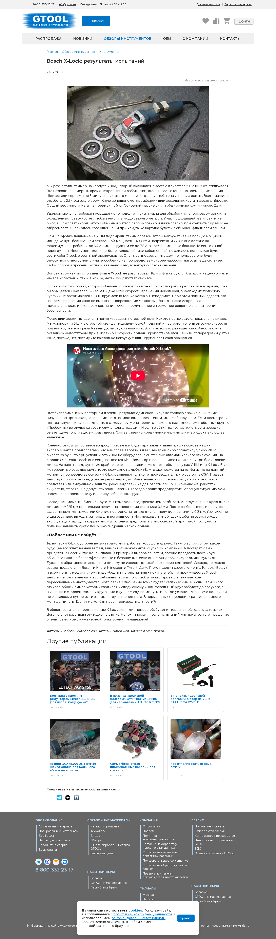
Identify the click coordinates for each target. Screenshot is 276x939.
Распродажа (48, 39)
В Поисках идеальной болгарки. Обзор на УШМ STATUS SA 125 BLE (190, 699)
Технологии (99, 831)
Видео (95, 836)
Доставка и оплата (208, 4)
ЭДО (198, 848)
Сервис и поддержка (238, 4)
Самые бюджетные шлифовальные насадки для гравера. (132, 767)
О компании (195, 39)
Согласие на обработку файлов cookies (166, 867)
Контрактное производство (215, 836)
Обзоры (96, 840)
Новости (149, 831)
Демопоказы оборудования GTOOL (215, 842)
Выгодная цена (102, 853)
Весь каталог (48, 849)
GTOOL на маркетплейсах (109, 883)
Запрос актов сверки (210, 831)
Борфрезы (46, 836)
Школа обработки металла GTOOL (110, 846)
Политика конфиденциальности (158, 837)
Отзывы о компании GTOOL (215, 853)
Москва (148, 895)
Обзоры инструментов (128, 39)
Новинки (82, 39)
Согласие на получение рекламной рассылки (160, 854)
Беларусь (97, 878)
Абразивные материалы (56, 826)
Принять (186, 918)
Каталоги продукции (106, 826)
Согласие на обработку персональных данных (160, 845)
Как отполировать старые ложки (191, 765)
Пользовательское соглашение (165, 860)
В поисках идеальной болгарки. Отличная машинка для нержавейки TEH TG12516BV (135, 699)
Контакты (230, 39)
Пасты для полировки (54, 840)
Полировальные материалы (58, 831)
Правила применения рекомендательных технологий (165, 875)
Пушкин (149, 899)
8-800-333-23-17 (43, 4)
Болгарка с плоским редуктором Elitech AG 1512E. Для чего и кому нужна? (72, 699)
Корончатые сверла (53, 845)
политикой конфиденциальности (143, 914)
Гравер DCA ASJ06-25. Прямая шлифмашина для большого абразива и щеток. (73, 767)
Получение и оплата (209, 826)
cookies (135, 910)
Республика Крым (104, 887)
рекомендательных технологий (138, 918)
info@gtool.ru (67, 4)
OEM (167, 39)
